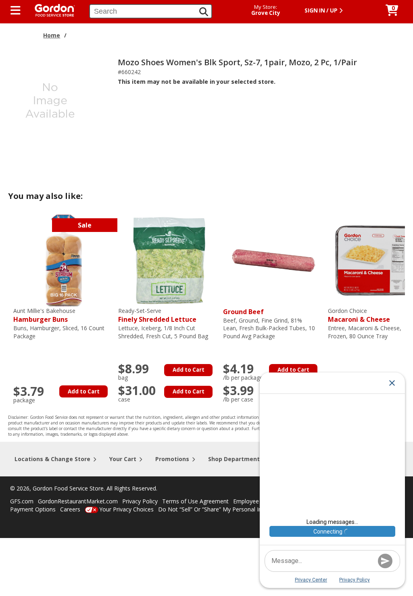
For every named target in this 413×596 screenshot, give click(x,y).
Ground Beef (243, 311)
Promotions (172, 459)
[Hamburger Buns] (63, 259)
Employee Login (254, 501)
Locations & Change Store (52, 459)
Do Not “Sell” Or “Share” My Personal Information (223, 509)
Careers (70, 509)
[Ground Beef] (273, 259)
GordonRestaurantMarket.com (78, 501)
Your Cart (122, 459)
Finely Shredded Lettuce (157, 315)
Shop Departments (235, 459)
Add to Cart (84, 391)
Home (51, 35)
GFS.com (21, 501)
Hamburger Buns (44, 315)
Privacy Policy (140, 501)
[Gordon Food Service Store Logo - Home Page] (51, 9)
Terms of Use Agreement (195, 501)
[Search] (203, 11)
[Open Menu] (15, 10)
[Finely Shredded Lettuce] (168, 259)
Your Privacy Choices (126, 509)
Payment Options (33, 509)
